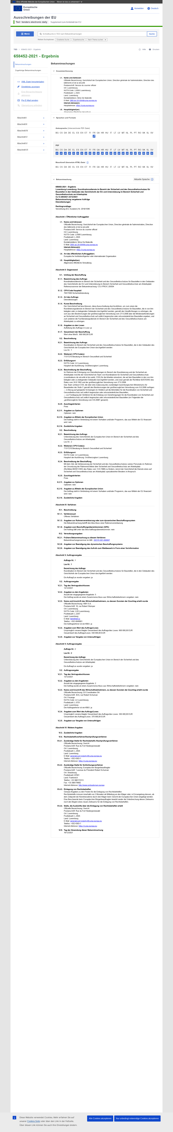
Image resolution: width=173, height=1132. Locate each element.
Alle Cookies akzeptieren (100, 1118)
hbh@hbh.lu (75, 619)
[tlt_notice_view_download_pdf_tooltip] (57, 153)
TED (15, 49)
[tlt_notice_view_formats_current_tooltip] (152, 179)
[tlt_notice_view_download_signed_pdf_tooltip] (94, 136)
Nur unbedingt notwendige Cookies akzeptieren (137, 1118)
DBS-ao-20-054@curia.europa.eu (83, 100)
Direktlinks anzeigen (30, 87)
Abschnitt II (22, 124)
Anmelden (139, 8)
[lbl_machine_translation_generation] (87, 162)
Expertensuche (78, 40)
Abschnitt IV (22, 131)
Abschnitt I (22, 118)
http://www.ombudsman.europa (91, 785)
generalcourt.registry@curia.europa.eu (86, 756)
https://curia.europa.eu (85, 106)
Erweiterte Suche (63, 40)
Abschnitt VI (22, 150)
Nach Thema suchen (96, 40)
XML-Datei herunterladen (32, 82)
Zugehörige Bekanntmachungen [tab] (28, 70)
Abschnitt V (22, 137)
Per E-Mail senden (29, 100)
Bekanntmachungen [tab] (23, 64)
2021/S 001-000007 (102, 540)
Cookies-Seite (33, 1121)
